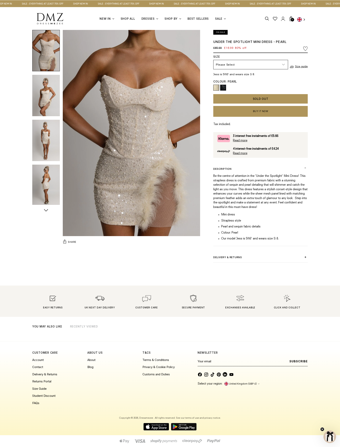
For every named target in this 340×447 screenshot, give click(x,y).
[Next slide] (304, 331)
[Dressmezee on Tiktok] (212, 374)
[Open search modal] (267, 18)
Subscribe (298, 361)
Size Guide (39, 388)
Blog (90, 367)
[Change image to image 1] (46, 50)
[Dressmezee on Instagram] (206, 374)
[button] (329, 436)
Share (72, 241)
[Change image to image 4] (46, 185)
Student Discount (43, 396)
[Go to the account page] (282, 18)
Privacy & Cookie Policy (158, 367)
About (91, 360)
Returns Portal (41, 381)
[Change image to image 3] (46, 140)
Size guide (301, 66)
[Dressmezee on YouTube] (231, 374)
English (302, 19)
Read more (240, 140)
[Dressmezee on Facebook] (200, 374)
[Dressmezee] (50, 18)
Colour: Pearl (225, 81)
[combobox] (302, 19)
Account (38, 360)
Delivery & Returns (44, 374)
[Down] (46, 211)
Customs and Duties (156, 374)
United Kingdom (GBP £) (243, 383)
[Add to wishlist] (305, 48)
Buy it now (260, 111)
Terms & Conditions (155, 360)
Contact (37, 367)
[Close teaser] (322, 429)
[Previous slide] (294, 331)
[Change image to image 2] (46, 95)
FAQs (35, 403)
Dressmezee (146, 418)
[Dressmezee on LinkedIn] (225, 374)
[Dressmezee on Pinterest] (218, 374)
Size (220, 56)
